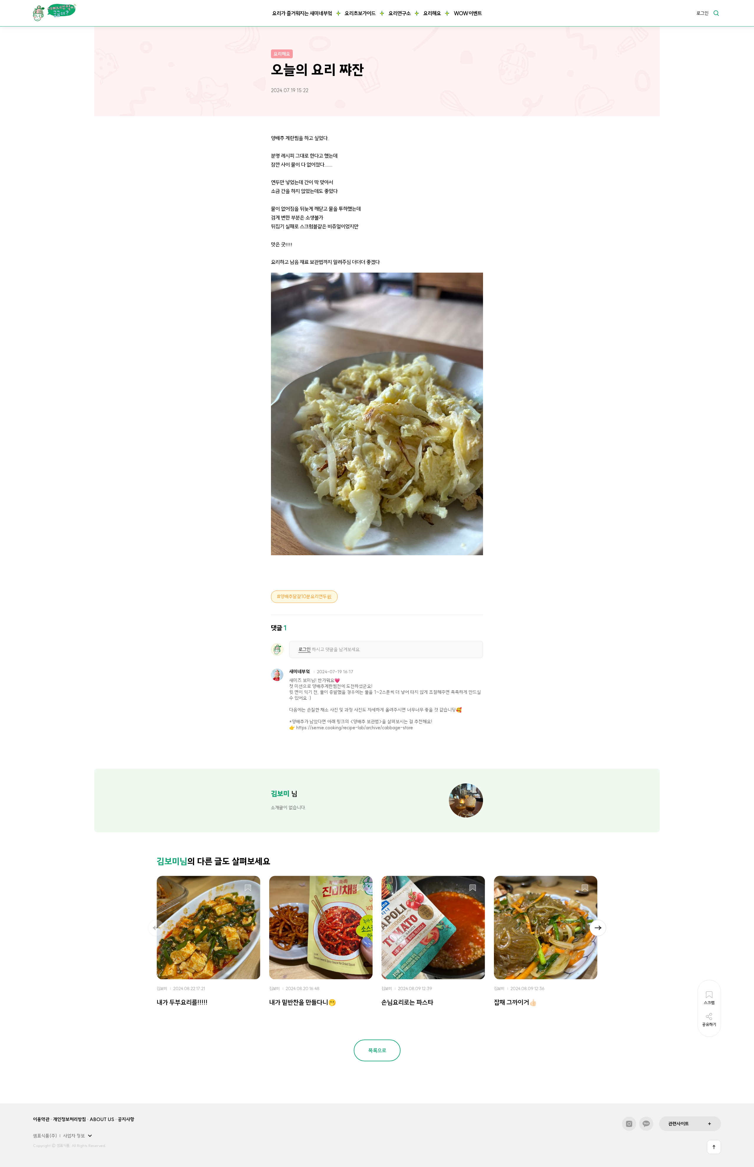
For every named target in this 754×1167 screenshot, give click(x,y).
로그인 (702, 13)
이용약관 (41, 1119)
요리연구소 (399, 13)
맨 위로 (714, 1147)
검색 (716, 13)
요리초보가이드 (360, 13)
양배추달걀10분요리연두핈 (306, 596)
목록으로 (377, 1050)
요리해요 (432, 13)
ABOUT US (102, 1119)
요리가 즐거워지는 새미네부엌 (302, 13)
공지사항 (126, 1119)
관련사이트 (678, 1124)
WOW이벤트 (468, 13)
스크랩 (248, 888)
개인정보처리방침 (69, 1119)
